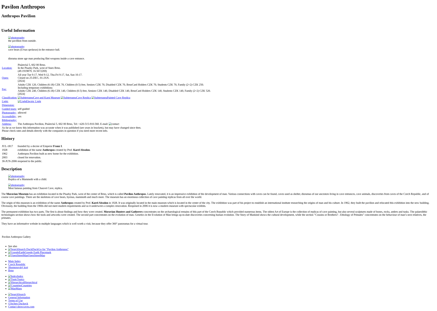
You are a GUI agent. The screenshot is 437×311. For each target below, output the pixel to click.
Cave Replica (83, 97)
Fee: (4, 89)
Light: (5, 101)
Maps (19, 288)
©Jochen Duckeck (18, 303)
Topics (20, 279)
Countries (26, 285)
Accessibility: (9, 116)
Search (22, 294)
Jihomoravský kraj (18, 267)
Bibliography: (9, 120)
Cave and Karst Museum (46, 97)
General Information (19, 297)
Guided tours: (9, 108)
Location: (7, 67)
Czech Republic (16, 264)
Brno (11, 270)
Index (20, 276)
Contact (21, 306)
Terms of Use (15, 300)
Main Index (14, 261)
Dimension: (8, 105)
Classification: (9, 97)
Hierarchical (30, 282)
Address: (6, 123)
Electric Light (33, 101)
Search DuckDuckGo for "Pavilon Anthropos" (43, 249)
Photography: (9, 112)
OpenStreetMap (36, 255)
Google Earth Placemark (38, 252)
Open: (5, 77)
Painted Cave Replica (118, 97)
